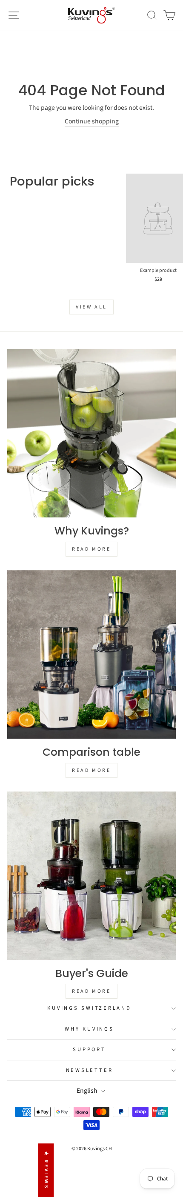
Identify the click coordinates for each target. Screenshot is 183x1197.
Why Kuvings (89, 1029)
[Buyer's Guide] (91, 875)
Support (89, 1049)
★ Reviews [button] (46, 1170)
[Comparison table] (91, 654)
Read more (91, 549)
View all (91, 307)
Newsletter (89, 1070)
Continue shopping (92, 121)
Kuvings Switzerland (89, 1008)
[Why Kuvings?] (91, 433)
